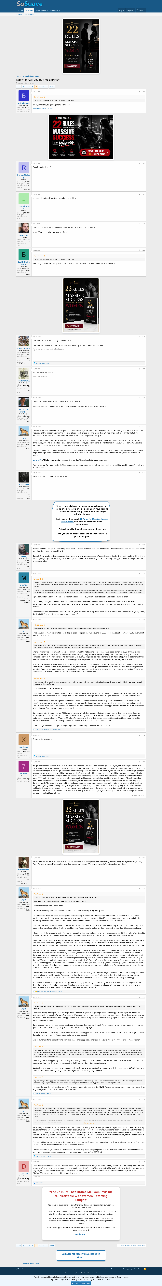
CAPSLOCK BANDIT (23, 410)
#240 (143, 1162)
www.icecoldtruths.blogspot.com (42, 108)
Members (54, 10)
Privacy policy (127, 1269)
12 (36, 87)
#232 (143, 573)
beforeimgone (24, 103)
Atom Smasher (23, 348)
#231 (143, 545)
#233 (143, 619)
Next (51, 87)
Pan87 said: (37, 894)
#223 (143, 194)
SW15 (23, 438)
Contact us (106, 1269)
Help (135, 1269)
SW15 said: (37, 579)
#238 (143, 997)
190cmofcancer (24, 207)
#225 (143, 250)
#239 (143, 1099)
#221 (143, 91)
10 (29, 87)
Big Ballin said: (38, 97)
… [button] (26, 87)
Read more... (81, 1234)
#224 (143, 223)
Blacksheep (24, 484)
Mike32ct (24, 585)
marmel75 (37, 460)
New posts (19, 14)
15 (46, 87)
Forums (29, 10)
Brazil (28, 498)
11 (33, 87)
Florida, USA (26, 189)
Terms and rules (116, 1269)
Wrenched (23, 235)
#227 (143, 369)
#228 (143, 397)
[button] (47, 10)
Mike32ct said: (38, 625)
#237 (143, 888)
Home (20, 10)
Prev (19, 87)
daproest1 (23, 1174)
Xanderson (24, 747)
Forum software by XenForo (81, 1273)
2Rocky (24, 556)
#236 (143, 858)
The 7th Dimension (24, 364)
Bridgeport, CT (25, 883)
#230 (143, 473)
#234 (143, 735)
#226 (143, 337)
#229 (143, 427)
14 (43, 87)
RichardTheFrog (23, 176)
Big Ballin (20, 83)
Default (20, 1269)
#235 (143, 762)
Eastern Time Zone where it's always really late (24, 601)
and (42, 363)
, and (49, 729)
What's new (41, 10)
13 (39, 87)
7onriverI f (23, 774)
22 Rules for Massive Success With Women (81, 1255)
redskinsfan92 (24, 381)
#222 (143, 163)
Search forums (29, 14)
